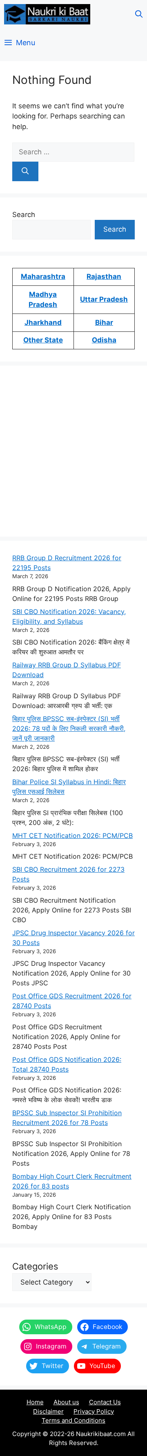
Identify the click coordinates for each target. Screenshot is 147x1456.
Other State (43, 340)
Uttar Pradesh (104, 299)
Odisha (104, 340)
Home (35, 1402)
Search (23, 215)
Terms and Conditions (73, 1420)
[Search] (25, 171)
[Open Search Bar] (139, 14)
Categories (35, 1266)
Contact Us (105, 1402)
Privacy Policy (94, 1411)
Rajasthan (104, 276)
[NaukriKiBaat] (47, 14)
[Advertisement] (73, 451)
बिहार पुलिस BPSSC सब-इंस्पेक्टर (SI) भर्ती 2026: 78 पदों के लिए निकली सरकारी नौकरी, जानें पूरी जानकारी (68, 728)
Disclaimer (48, 1411)
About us (66, 1402)
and (55, 322)
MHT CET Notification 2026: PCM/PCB (72, 835)
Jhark (34, 322)
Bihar (104, 322)
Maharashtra (43, 276)
